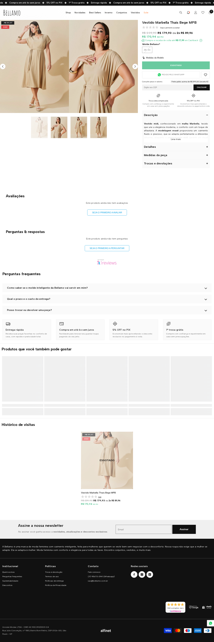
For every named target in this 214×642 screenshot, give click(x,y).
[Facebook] (134, 574)
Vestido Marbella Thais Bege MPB (98, 492)
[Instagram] (142, 574)
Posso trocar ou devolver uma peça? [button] (29, 310)
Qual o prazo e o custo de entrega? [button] (28, 298)
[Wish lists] (202, 12)
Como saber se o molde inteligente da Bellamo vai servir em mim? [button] (47, 287)
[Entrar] (195, 12)
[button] (2, 66)
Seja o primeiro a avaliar (107, 212)
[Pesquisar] (180, 12)
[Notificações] (188, 12)
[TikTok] (149, 574)
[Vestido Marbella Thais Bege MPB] (107, 460)
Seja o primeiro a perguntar (107, 248)
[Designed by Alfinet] (105, 630)
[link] (26, 329)
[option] (34, 66)
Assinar (184, 529)
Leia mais (176, 139)
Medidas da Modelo (155, 58)
